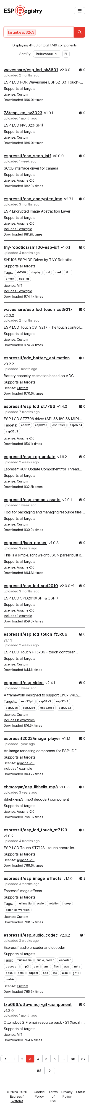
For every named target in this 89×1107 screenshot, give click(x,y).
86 (73, 1059)
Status (80, 1092)
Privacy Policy (67, 1094)
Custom (22, 94)
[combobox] (38, 32)
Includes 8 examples (19, 720)
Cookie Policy (39, 1094)
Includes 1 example (18, 229)
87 (83, 1059)
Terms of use (53, 1096)
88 (39, 1071)
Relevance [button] (44, 54)
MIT (20, 285)
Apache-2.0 (25, 180)
